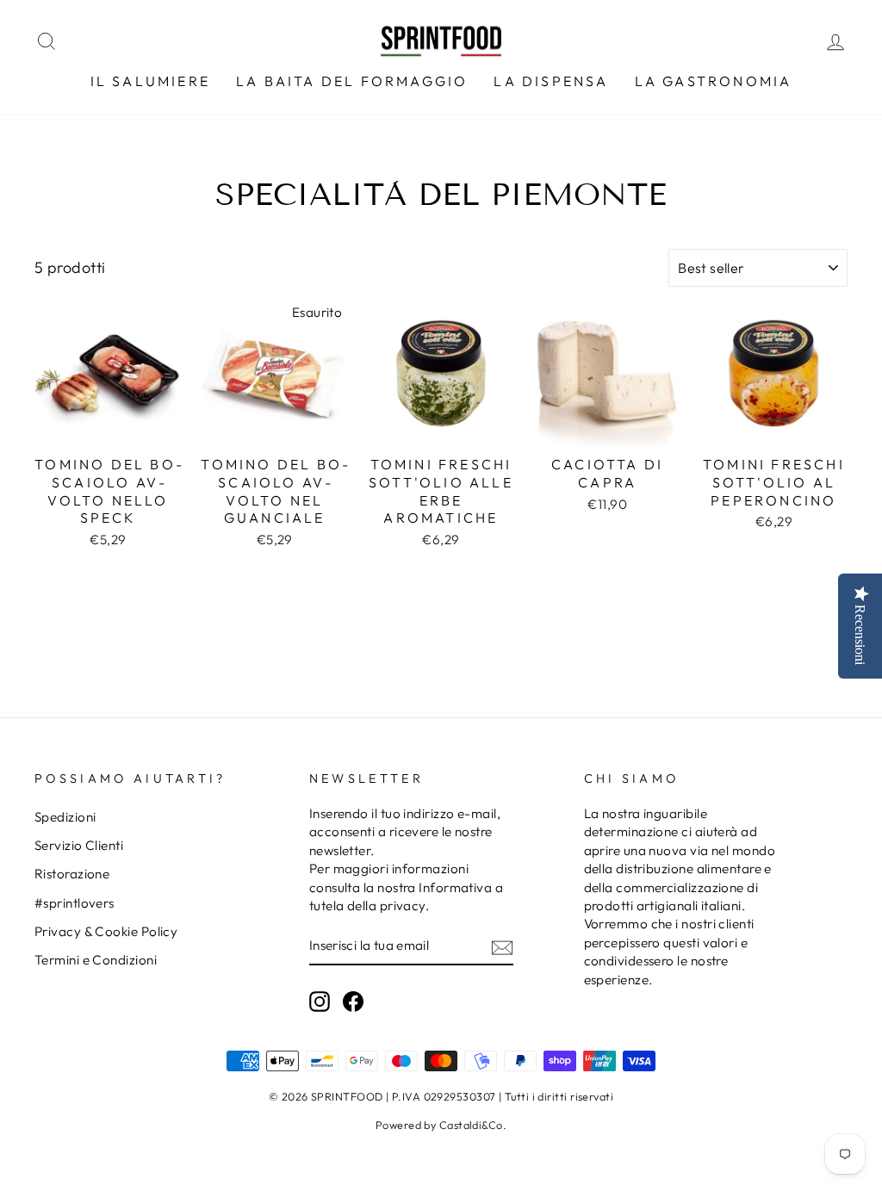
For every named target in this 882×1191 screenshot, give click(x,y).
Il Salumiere (150, 81)
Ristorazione (71, 873)
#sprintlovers (74, 903)
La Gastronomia (713, 81)
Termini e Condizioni (95, 960)
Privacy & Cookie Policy (105, 931)
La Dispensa (551, 81)
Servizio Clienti (78, 845)
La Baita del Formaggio (352, 81)
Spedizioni (65, 817)
